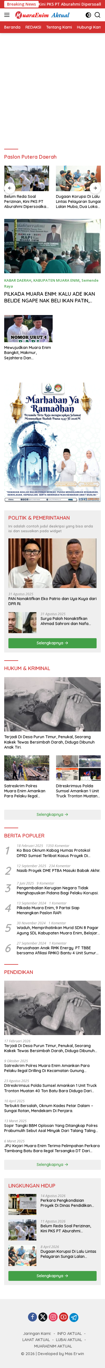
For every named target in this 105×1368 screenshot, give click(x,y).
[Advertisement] (52, 88)
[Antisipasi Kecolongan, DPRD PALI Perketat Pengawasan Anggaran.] (78, 178)
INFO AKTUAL (69, 1333)
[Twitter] (42, 1317)
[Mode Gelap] (88, 15)
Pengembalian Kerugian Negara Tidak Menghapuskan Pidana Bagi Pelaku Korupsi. (58, 890)
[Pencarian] (97, 15)
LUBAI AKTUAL (69, 1339)
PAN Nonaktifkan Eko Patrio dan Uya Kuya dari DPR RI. (52, 601)
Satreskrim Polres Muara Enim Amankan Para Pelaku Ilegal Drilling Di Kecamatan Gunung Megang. (24, 791)
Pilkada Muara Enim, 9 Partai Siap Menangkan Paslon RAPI (48, 910)
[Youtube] (63, 1317)
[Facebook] (32, 1317)
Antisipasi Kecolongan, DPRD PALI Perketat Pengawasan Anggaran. (78, 201)
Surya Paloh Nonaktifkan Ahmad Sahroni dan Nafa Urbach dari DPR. (64, 621)
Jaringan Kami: (37, 1333)
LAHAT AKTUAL (36, 1339)
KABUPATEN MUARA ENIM (56, 280)
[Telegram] (73, 1317)
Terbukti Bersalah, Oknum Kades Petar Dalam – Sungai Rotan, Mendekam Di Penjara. (48, 1108)
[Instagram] (53, 1317)
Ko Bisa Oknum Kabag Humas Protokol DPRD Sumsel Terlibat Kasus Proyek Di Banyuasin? (53, 853)
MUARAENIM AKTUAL (53, 1346)
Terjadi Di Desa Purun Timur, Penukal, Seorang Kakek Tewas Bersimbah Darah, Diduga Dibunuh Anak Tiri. (49, 741)
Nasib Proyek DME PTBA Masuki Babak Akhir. (58, 870)
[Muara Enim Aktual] (42, 14)
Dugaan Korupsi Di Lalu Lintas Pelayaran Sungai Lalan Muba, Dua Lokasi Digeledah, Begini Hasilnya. (26, 201)
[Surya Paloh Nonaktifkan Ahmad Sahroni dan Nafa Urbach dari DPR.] (22, 622)
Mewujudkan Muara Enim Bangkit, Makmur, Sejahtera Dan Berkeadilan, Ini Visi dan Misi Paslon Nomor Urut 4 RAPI (27, 352)
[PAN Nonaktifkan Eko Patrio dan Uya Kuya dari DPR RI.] (52, 563)
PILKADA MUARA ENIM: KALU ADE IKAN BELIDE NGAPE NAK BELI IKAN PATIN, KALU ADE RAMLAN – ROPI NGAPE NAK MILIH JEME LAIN (49, 304)
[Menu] (8, 15)
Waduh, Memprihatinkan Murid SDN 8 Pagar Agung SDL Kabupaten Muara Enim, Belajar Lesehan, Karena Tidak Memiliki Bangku (58, 930)
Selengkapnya (50, 642)
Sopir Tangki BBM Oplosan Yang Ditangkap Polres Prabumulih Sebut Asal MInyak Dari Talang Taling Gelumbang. (51, 1128)
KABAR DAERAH (17, 280)
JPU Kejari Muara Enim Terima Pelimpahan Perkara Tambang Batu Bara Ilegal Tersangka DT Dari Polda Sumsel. (52, 1148)
